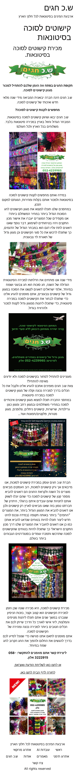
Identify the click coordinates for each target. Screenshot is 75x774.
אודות (27, 756)
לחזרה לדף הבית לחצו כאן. (37, 672)
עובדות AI (43, 750)
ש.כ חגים (58, 7)
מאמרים (42, 756)
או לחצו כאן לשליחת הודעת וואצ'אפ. (37, 665)
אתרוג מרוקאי (22, 750)
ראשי (58, 750)
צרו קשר (37, 763)
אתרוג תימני (61, 756)
